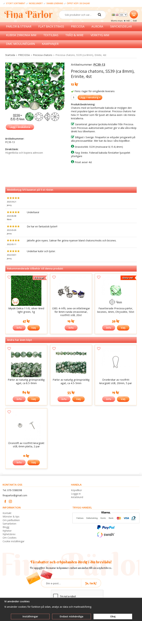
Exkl (135, 20)
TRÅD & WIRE (74, 35)
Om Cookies (9, 537)
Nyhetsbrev (9, 534)
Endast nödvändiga (71, 616)
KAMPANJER (50, 44)
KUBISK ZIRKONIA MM (21, 35)
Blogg (6, 527)
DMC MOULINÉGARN (20, 44)
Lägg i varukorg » (89, 97)
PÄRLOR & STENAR (18, 26)
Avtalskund (77, 497)
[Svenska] (114, 14)
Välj (33, 327)
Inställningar (30, 616)
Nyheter (7, 530)
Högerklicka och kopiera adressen (24, 152)
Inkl (128, 20)
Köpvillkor (76, 490)
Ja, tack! (91, 583)
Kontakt (7, 513)
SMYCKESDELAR (121, 26)
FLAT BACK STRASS (51, 26)
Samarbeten (9, 523)
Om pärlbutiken (11, 520)
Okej (113, 616)
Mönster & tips (11, 516)
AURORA (97, 26)
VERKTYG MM (100, 35)
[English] (117, 14)
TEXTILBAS (50, 35)
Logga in (76, 493)
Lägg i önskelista (20, 127)
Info (19, 327)
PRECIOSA (78, 26)
